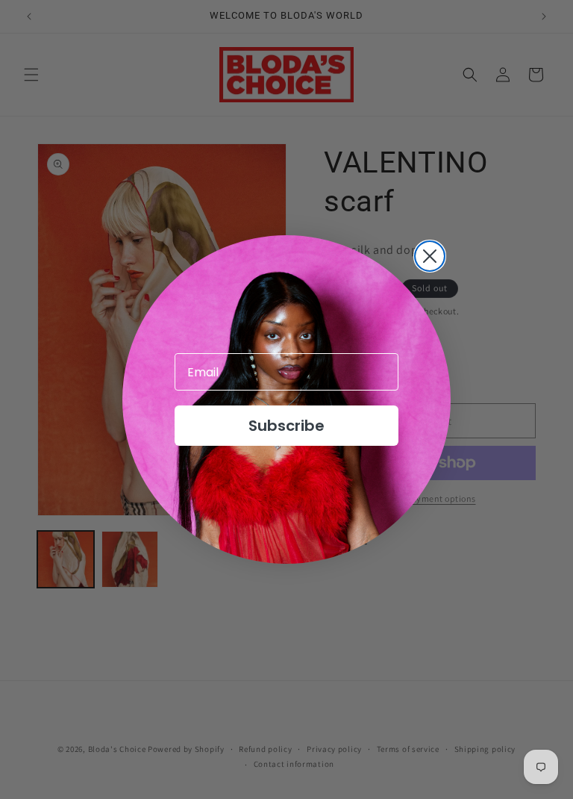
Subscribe (286, 425)
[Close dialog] (430, 256)
